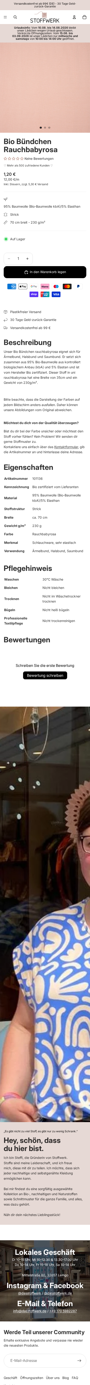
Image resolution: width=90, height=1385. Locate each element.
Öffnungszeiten (31, 1378)
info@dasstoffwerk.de (29, 1311)
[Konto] (74, 17)
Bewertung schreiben (45, 675)
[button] (14, 158)
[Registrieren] (79, 1361)
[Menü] (5, 17)
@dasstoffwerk (29, 1293)
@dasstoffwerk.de (58, 1293)
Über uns (53, 1378)
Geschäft (10, 1378)
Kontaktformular (66, 447)
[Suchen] (15, 17)
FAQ (75, 1378)
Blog (65, 1378)
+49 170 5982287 (63, 1311)
